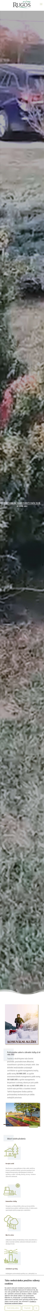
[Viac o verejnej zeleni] (12, 1144)
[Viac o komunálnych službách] (12, 1182)
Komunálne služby (11, 1201)
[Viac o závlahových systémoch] (12, 1250)
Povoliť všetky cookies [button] (13, 1308)
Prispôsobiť (27, 1308)
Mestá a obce (10, 1235)
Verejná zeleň (10, 1163)
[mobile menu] (41, 4)
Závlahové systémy (12, 1269)
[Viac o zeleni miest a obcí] (12, 1216)
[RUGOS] (22, 4)
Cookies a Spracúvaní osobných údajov (20, 1302)
